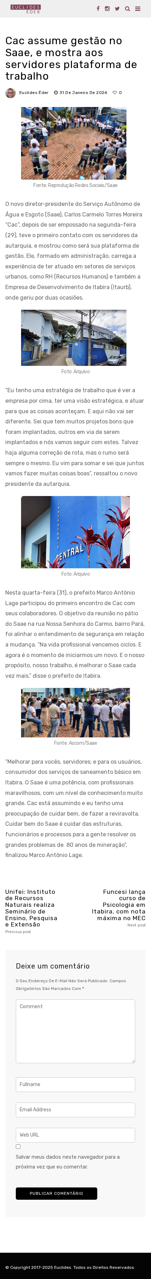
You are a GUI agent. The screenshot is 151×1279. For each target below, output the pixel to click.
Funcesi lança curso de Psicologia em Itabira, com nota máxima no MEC (119, 908)
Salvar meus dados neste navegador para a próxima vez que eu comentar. (68, 1162)
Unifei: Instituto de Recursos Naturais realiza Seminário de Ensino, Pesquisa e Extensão (31, 911)
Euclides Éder (34, 92)
